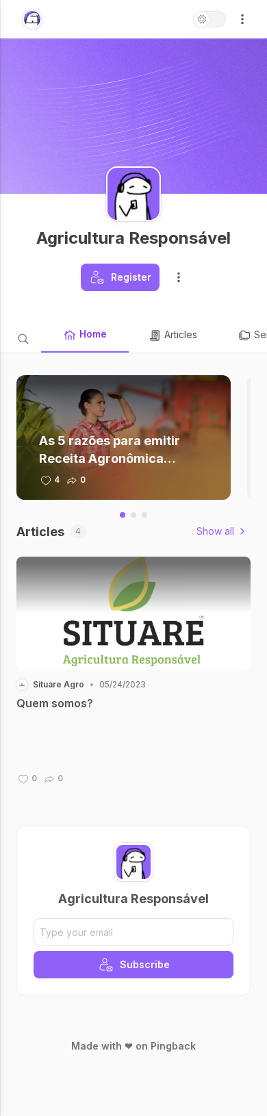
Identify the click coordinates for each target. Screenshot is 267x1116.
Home (93, 334)
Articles (180, 334)
